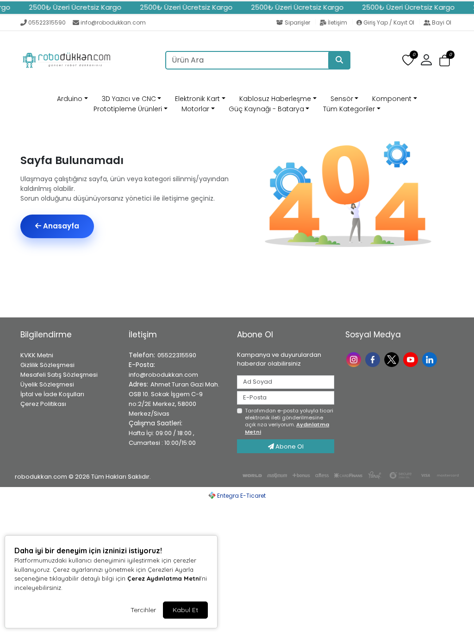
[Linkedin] (430, 359)
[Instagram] (354, 359)
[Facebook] (373, 359)
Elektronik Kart (197, 98)
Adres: (138, 384)
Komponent (392, 98)
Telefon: (142, 355)
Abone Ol (289, 446)
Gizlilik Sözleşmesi (47, 365)
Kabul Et (185, 610)
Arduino (69, 98)
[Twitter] (392, 359)
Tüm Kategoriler (349, 109)
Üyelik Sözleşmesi (47, 384)
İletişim (337, 22)
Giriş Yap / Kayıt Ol (389, 22)
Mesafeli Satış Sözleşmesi (59, 374)
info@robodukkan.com (113, 22)
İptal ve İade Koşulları (52, 394)
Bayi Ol (440, 22)
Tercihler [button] (143, 610)
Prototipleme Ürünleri (128, 109)
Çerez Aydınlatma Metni (163, 578)
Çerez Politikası (43, 403)
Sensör (342, 98)
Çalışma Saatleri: (155, 423)
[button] (444, 60)
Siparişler (297, 22)
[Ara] (339, 60)
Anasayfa (60, 226)
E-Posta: (142, 364)
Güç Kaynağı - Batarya (266, 109)
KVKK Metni (36, 355)
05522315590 (47, 22)
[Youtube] (411, 359)
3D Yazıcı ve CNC (129, 98)
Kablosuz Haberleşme (275, 98)
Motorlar (195, 109)
